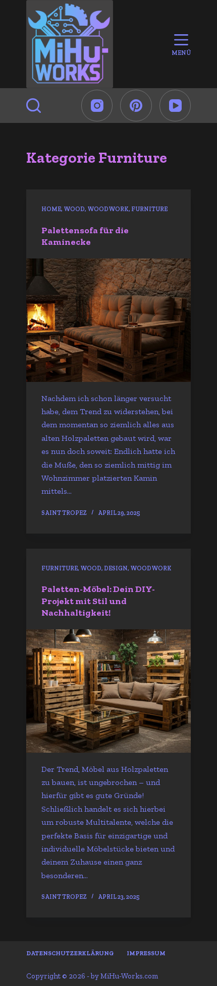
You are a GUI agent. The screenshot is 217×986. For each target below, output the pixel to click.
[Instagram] (97, 105)
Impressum (146, 953)
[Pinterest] (136, 105)
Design (116, 568)
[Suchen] (33, 105)
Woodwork (108, 209)
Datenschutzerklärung (70, 953)
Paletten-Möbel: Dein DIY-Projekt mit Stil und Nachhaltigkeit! (98, 600)
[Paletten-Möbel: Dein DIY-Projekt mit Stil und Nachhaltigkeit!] (108, 691)
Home (51, 209)
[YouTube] (175, 105)
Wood (74, 209)
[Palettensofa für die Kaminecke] (108, 320)
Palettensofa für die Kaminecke (85, 236)
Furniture (149, 209)
